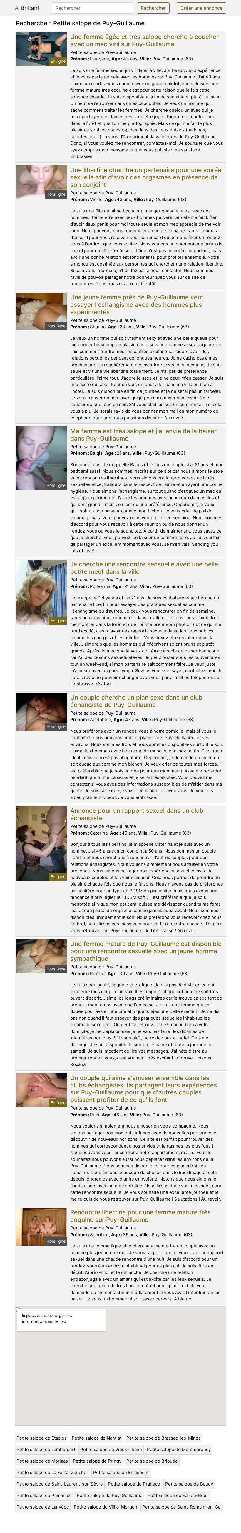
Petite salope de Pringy (97, 1461)
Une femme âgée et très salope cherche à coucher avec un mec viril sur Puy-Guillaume (144, 40)
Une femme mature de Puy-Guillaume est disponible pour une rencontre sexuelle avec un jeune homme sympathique (146, 951)
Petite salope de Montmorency (179, 1449)
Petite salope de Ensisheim (121, 1472)
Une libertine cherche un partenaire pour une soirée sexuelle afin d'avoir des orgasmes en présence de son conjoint (145, 177)
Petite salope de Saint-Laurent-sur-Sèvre (59, 1484)
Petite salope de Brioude (152, 1461)
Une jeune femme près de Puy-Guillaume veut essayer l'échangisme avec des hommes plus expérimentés (136, 305)
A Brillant (27, 7)
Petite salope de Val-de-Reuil (178, 1495)
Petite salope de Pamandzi (44, 1495)
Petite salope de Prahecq (134, 1484)
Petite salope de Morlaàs (42, 1461)
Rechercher (153, 8)
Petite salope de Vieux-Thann (111, 1449)
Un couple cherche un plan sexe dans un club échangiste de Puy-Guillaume (136, 701)
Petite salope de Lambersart (45, 1449)
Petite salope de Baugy (189, 1484)
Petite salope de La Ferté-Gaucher (52, 1472)
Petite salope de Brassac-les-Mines (163, 1438)
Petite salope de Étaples (41, 1438)
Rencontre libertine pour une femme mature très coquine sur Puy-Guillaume (140, 1216)
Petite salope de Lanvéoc (42, 1507)
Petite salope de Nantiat (96, 1438)
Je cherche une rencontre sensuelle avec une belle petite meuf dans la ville (144, 568)
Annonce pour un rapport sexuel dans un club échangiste (136, 814)
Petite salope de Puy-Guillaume (110, 1495)
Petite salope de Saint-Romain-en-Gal (182, 1507)
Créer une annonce (201, 8)
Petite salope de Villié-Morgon (105, 1507)
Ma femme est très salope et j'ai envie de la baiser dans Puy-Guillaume (143, 434)
